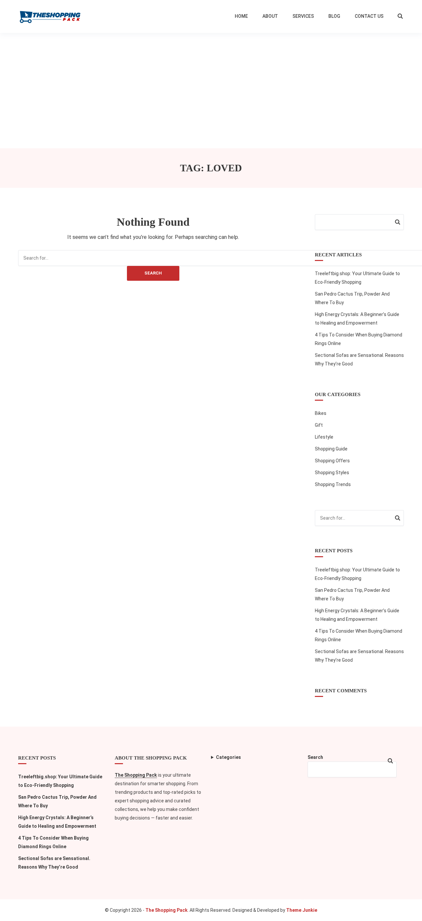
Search (153, 273)
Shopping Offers (332, 460)
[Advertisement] (211, 82)
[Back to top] (415, 914)
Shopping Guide (331, 448)
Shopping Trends (333, 484)
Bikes (320, 413)
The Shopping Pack (136, 775)
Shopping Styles (332, 472)
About (270, 16)
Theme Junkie (301, 910)
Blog (334, 16)
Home (241, 16)
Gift (319, 425)
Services (303, 16)
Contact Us (369, 16)
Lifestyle (324, 437)
